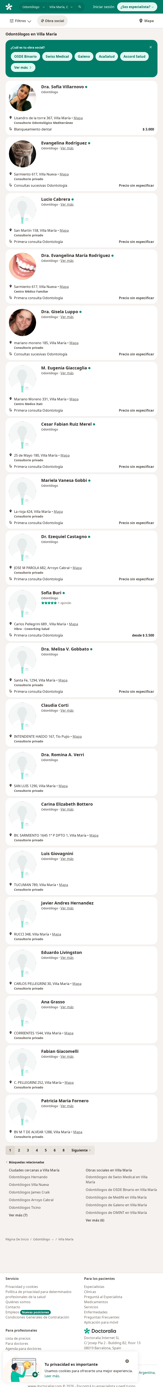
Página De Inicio (17, 1239)
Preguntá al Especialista (103, 1296)
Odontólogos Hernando (28, 1177)
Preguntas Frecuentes (101, 1317)
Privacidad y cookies (22, 1286)
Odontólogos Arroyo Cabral (31, 1200)
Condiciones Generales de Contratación (37, 1317)
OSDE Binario (25, 56)
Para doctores (17, 1343)
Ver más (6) (95, 1220)
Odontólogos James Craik (29, 1192)
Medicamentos (96, 1302)
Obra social (54, 20)
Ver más (21, 67)
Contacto (13, 1307)
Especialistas (94, 1286)
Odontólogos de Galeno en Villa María (116, 1205)
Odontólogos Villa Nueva (29, 1184)
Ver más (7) (18, 1215)
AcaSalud (107, 56)
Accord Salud (134, 56)
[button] (150, 47)
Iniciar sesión (103, 6)
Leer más (52, 1376)
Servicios (91, 1307)
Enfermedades (96, 1312)
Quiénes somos (18, 1302)
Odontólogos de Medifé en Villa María (116, 1197)
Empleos (27, 1312)
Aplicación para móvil (101, 1322)
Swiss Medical (57, 56)
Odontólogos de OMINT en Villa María (116, 1212)
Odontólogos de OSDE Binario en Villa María (121, 1189)
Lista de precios (18, 1338)
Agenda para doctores (23, 1348)
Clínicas (90, 1291)
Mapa (149, 20)
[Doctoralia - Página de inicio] (11, 6)
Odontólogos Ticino (25, 1207)
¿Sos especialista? (135, 6)
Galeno (84, 56)
